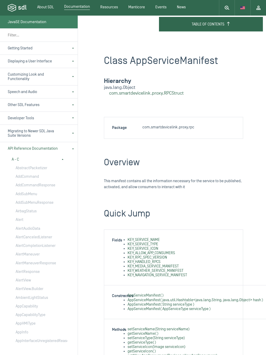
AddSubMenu (26, 194)
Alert (19, 220)
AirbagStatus (26, 211)
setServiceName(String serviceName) (159, 329)
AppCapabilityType (30, 315)
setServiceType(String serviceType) (156, 338)
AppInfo (22, 332)
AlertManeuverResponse (36, 263)
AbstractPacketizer (31, 168)
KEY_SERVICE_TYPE (143, 244)
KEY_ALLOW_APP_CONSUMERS (151, 253)
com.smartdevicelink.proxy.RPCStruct (146, 93)
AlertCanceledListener (34, 237)
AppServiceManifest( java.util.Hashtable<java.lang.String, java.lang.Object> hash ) (195, 300)
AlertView (23, 280)
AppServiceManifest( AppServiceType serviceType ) (169, 309)
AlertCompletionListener (36, 246)
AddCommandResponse (35, 185)
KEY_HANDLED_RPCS (144, 262)
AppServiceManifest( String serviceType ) (161, 304)
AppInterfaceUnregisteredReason (36, 341)
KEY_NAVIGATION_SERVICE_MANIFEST (157, 275)
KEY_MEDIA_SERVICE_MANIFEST (153, 266)
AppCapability (27, 306)
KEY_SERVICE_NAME (144, 240)
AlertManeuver (28, 254)
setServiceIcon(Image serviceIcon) (156, 347)
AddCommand (27, 176)
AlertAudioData (28, 228)
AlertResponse (28, 271)
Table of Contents (208, 24)
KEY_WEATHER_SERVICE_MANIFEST (155, 270)
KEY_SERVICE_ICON (143, 248)
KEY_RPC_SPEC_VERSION (147, 257)
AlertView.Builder (29, 289)
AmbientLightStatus (32, 297)
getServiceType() (142, 342)
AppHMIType (26, 323)
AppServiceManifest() (146, 295)
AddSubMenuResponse (35, 202)
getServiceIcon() (142, 351)
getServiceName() (143, 333)
